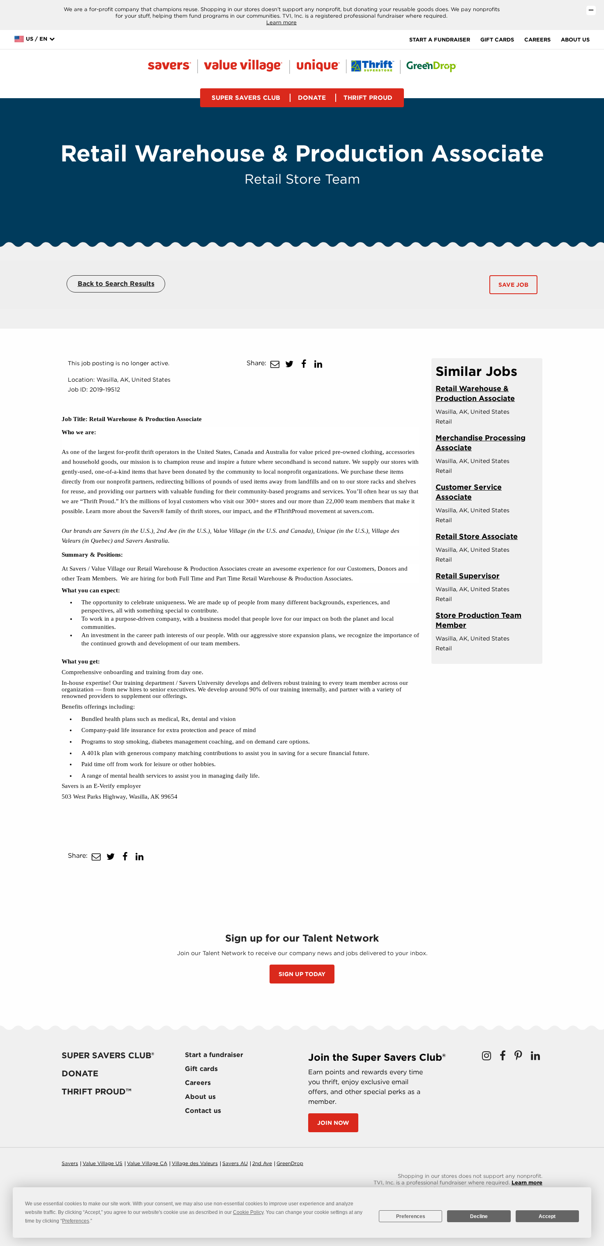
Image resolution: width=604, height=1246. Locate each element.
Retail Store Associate (477, 536)
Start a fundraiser (439, 40)
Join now (333, 1122)
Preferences (410, 1216)
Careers (537, 40)
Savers (70, 1163)
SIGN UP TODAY (302, 974)
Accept (547, 1216)
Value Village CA (147, 1163)
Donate (312, 97)
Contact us (203, 1111)
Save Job (513, 284)
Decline (479, 1216)
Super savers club (246, 97)
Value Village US (102, 1163)
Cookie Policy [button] (248, 1212)
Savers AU (235, 1163)
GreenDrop (290, 1163)
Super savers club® (108, 1055)
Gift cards (497, 40)
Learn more (281, 22)
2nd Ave (262, 1163)
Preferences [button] (75, 1221)
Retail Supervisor (468, 575)
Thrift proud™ (96, 1091)
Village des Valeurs (195, 1163)
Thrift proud (367, 97)
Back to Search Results (116, 284)
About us (575, 40)
